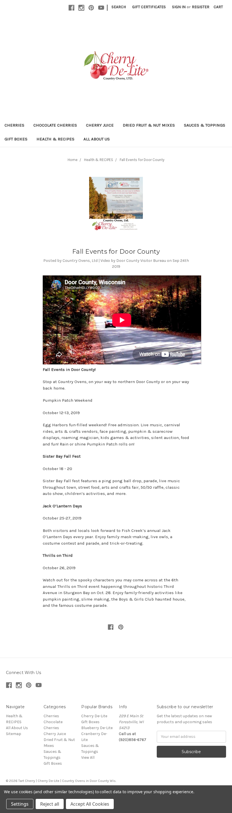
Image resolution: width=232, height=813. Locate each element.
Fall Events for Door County (142, 160)
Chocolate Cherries (55, 125)
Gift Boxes (16, 139)
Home (73, 160)
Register (200, 7)
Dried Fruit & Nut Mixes (149, 125)
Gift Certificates (149, 7)
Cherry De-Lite (94, 716)
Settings (20, 804)
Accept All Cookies (89, 804)
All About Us (96, 139)
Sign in (179, 7)
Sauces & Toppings (204, 125)
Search (118, 7)
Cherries (14, 125)
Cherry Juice (100, 125)
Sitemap (13, 733)
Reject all (49, 804)
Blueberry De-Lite (97, 727)
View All (87, 757)
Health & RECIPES (55, 139)
